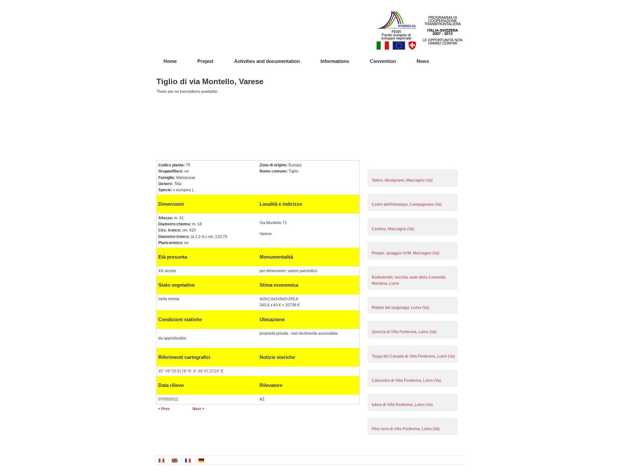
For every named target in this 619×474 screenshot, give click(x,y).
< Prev (164, 409)
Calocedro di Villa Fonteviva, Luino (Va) (406, 380)
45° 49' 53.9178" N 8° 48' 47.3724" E (190, 371)
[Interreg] (419, 48)
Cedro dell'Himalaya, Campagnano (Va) (407, 204)
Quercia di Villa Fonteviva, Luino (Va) (404, 332)
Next (412, 168)
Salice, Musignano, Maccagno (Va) (402, 180)
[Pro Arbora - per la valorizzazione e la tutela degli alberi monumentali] (188, 27)
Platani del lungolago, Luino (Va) (400, 307)
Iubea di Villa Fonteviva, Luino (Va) (402, 404)
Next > (198, 409)
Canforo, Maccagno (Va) (393, 229)
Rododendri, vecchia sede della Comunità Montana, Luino (409, 280)
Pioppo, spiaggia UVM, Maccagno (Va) (405, 253)
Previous (412, 444)
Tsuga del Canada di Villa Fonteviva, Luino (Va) (413, 356)
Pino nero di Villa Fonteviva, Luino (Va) (406, 429)
